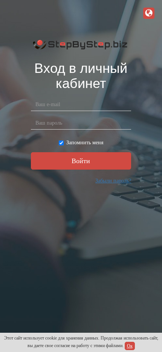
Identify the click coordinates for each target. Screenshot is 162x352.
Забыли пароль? (113, 181)
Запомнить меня (84, 142)
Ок (130, 346)
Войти (81, 161)
